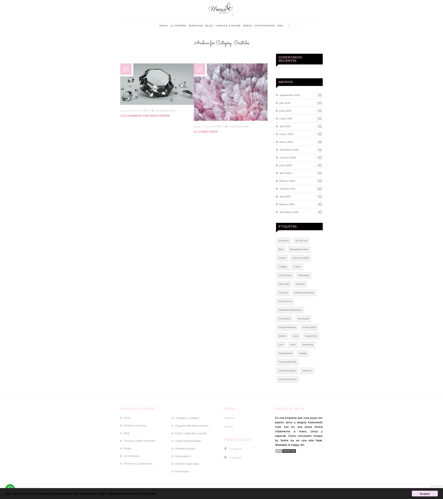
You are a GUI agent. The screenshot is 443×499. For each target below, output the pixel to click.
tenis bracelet (285, 353)
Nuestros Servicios (135, 425)
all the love (301, 240)
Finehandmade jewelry (290, 310)
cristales (283, 266)
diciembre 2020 (300, 149)
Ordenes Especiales (187, 463)
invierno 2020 (309, 327)
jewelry (282, 336)
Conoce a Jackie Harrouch (139, 440)
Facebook (235, 448)
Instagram (235, 457)
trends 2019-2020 (287, 362)
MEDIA (247, 25)
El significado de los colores (191, 425)
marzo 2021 (300, 134)
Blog (281, 249)
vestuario (307, 370)
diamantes (303, 275)
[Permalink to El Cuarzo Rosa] (230, 119)
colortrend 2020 (301, 258)
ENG (280, 25)
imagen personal (287, 327)
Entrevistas (182, 471)
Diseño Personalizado (188, 441)
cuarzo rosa (285, 275)
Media (127, 448)
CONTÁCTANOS (264, 25)
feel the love (285, 301)
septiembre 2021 (300, 95)
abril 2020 (300, 173)
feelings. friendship (304, 292)
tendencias (307, 344)
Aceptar (425, 493)
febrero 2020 (300, 180)
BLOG (209, 25)
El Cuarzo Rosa (206, 131)
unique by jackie (287, 370)
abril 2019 (300, 196)
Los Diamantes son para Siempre (145, 115)
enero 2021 (300, 141)
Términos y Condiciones (138, 463)
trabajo (303, 353)
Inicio (127, 417)
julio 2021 (300, 102)
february (283, 292)
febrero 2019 (300, 204)
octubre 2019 (300, 188)
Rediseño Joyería (185, 448)
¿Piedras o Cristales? (187, 418)
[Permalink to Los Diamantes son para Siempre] (157, 104)
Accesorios (284, 240)
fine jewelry (285, 318)
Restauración (183, 456)
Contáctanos (131, 456)
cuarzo (297, 266)
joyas (295, 336)
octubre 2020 (300, 157)
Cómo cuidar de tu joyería (190, 433)
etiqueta (300, 284)
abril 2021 (300, 126)
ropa (292, 344)
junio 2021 (300, 110)
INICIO (163, 25)
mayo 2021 (300, 118)
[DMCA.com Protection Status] (285, 452)
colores (282, 258)
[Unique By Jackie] (221, 10)
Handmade (303, 318)
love (281, 344)
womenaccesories (287, 379)
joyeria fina (311, 336)
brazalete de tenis (299, 249)
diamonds (284, 284)
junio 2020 (300, 165)
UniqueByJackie (165, 110)
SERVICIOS (196, 25)
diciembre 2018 (300, 212)
